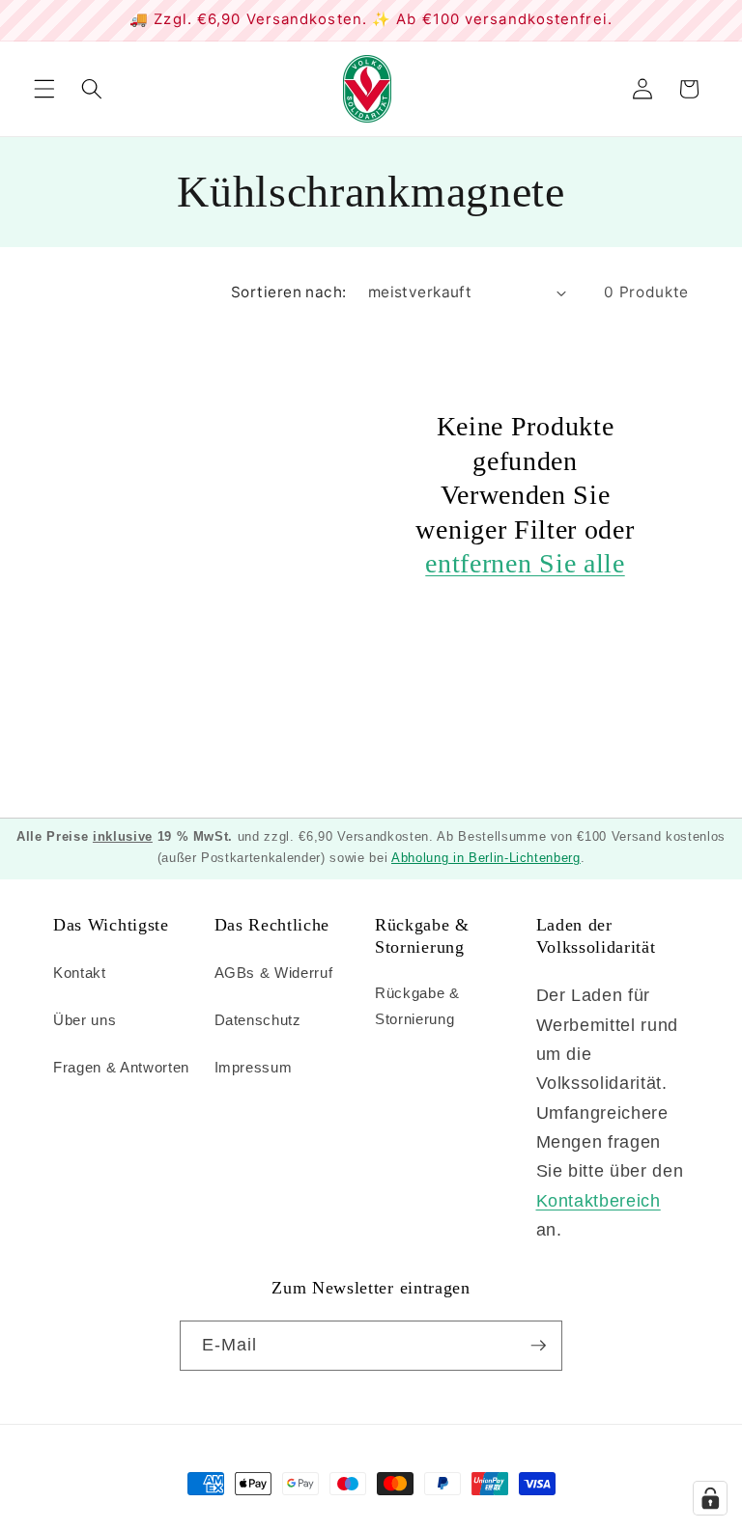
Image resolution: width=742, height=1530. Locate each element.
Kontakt (79, 972)
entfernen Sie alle (524, 563)
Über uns (84, 1020)
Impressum (253, 1067)
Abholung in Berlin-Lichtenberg (486, 857)
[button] (44, 89)
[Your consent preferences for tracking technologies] (710, 1498)
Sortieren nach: (289, 292)
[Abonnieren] (538, 1346)
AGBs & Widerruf (273, 972)
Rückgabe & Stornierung (417, 1006)
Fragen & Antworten (121, 1067)
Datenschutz (257, 1020)
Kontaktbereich (598, 1200)
